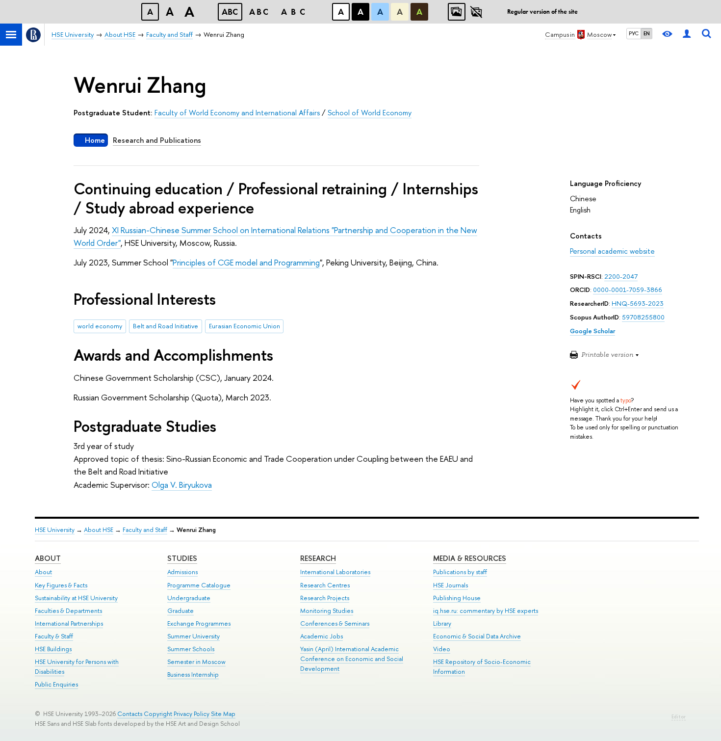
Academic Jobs (321, 636)
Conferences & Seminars (334, 623)
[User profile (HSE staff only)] (686, 35)
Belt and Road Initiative (165, 325)
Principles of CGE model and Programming (246, 262)
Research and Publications (157, 140)
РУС (634, 33)
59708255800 (643, 317)
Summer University (193, 636)
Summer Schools (190, 649)
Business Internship (193, 674)
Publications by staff (460, 572)
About (48, 558)
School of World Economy (370, 112)
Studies (182, 558)
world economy (99, 325)
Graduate (180, 611)
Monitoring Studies (326, 611)
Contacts (129, 714)
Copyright (158, 714)
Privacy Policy (191, 714)
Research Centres (325, 585)
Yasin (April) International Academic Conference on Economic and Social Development (351, 659)
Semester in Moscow (196, 662)
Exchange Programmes (199, 623)
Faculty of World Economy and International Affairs (237, 112)
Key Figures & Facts (61, 585)
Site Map (223, 714)
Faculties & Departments (68, 611)
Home (95, 140)
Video (441, 649)
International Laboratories (335, 572)
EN (647, 33)
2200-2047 (621, 276)
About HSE (98, 530)
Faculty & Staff (54, 636)
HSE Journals (450, 585)
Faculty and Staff (145, 530)
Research (318, 558)
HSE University (55, 530)
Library (442, 623)
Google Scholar (592, 330)
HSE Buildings (53, 649)
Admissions (182, 572)
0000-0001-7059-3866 (627, 289)
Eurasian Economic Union (244, 325)
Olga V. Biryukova (182, 484)
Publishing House (457, 598)
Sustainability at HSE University (76, 598)
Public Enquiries (56, 684)
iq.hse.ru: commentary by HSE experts (485, 611)
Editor (678, 717)
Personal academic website (612, 251)
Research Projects (324, 598)
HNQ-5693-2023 (638, 303)
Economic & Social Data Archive (477, 636)
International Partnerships (69, 623)
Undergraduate (188, 598)
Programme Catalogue (199, 585)
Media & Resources (469, 558)
